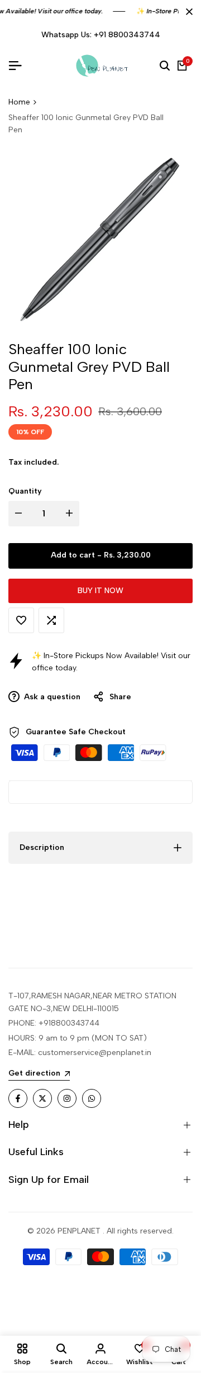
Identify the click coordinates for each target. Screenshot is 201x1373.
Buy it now (100, 590)
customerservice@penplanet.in (94, 1052)
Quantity (25, 491)
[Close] (187, 11)
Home (19, 102)
